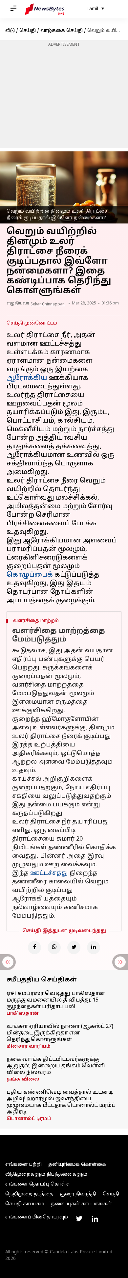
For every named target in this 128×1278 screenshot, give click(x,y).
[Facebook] (34, 947)
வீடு (10, 31)
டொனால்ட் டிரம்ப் (29, 1119)
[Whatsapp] (54, 947)
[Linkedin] (93, 947)
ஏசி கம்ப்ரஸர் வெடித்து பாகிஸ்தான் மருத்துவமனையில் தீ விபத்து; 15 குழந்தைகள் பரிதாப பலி (56, 1000)
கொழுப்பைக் (30, 575)
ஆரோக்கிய (27, 378)
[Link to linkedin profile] (95, 1218)
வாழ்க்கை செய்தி (61, 31)
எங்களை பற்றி (23, 1164)
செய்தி (27, 31)
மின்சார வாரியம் (29, 1046)
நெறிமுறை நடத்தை (29, 1194)
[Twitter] (73, 947)
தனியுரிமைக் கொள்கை (77, 1164)
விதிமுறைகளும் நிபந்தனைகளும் (46, 1174)
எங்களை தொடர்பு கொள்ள (38, 1184)
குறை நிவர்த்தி (78, 1194)
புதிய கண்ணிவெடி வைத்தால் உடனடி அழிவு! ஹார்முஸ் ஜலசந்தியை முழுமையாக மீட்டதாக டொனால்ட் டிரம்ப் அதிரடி (61, 1102)
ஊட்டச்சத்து (49, 873)
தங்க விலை (23, 1079)
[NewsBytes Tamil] (44, 9)
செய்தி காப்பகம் (24, 1204)
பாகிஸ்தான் (23, 1013)
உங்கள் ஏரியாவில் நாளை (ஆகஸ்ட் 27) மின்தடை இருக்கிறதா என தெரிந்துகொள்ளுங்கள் (60, 1033)
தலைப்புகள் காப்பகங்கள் (81, 1204)
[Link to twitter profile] (79, 1218)
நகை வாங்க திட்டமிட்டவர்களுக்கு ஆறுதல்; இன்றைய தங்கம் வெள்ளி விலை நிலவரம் (56, 1066)
